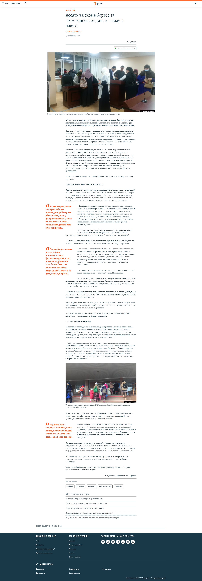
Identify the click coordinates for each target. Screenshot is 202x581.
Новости (72, 541)
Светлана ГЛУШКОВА (73, 32)
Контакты (40, 545)
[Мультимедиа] (195, 3)
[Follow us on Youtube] (103, 542)
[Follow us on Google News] (128, 542)
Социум (71, 553)
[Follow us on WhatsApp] (123, 542)
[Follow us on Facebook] (113, 542)
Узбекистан (106, 569)
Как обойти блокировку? (45, 549)
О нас (38, 541)
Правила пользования (44, 553)
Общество (70, 10)
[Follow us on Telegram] (118, 542)
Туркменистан (74, 573)
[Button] (131, 42)
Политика (72, 549)
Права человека (74, 557)
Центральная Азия (75, 545)
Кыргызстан (40, 573)
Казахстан (40, 569)
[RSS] (133, 542)
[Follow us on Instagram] (108, 542)
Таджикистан (74, 569)
